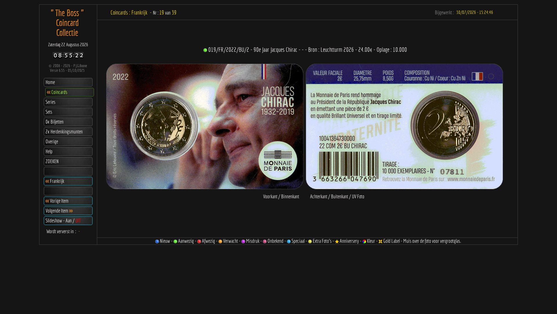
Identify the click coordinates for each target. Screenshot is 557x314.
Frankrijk (55, 181)
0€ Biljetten (55, 122)
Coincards (57, 92)
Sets (49, 112)
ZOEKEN (52, 161)
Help (49, 151)
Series (50, 102)
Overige (52, 141)
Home (50, 82)
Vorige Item (57, 201)
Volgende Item (59, 211)
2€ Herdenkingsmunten (64, 132)
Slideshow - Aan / (63, 220)
